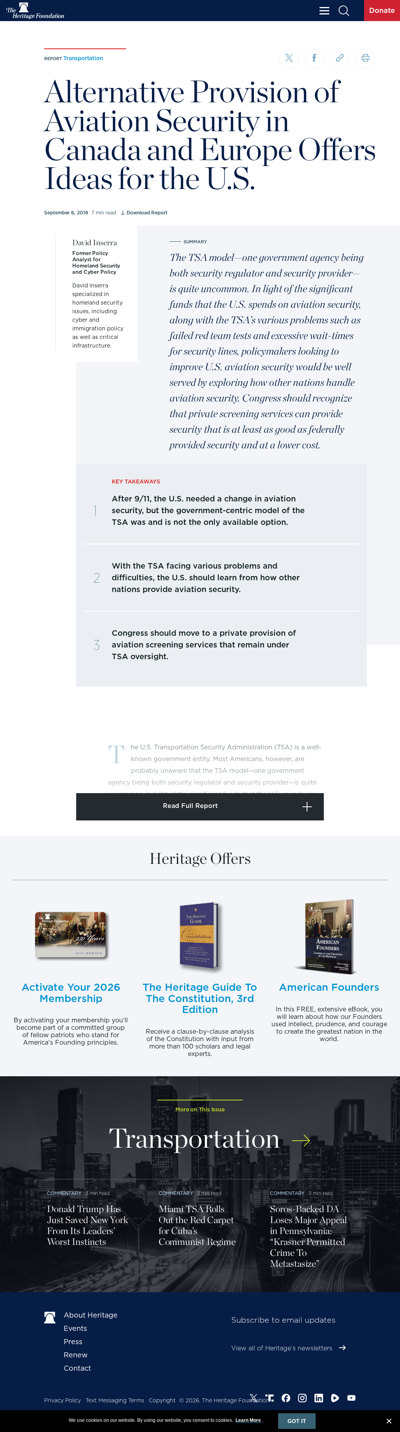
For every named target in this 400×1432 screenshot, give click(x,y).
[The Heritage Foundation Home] (35, 10)
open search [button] (343, 10)
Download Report (147, 213)
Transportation (83, 58)
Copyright (162, 1400)
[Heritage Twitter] (253, 1399)
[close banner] (389, 1422)
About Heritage (91, 1315)
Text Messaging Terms (115, 1400)
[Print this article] (365, 58)
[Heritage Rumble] (335, 1399)
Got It (297, 1421)
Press (73, 1341)
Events (75, 1328)
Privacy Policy (62, 1400)
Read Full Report (190, 806)
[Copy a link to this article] (340, 58)
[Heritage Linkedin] (318, 1399)
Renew (76, 1355)
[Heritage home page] (50, 1317)
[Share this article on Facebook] (314, 58)
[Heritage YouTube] (351, 1399)
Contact (77, 1368)
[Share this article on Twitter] (289, 59)
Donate (382, 10)
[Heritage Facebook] (286, 1399)
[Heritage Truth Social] (269, 1399)
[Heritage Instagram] (302, 1399)
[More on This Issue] (301, 1135)
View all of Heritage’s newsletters (281, 1348)
